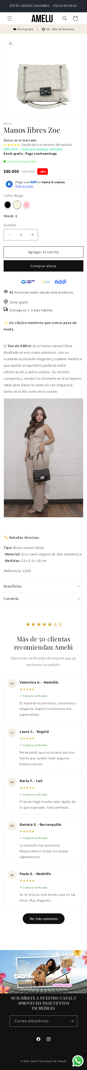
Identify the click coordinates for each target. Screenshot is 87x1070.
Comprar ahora (43, 266)
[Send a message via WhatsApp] (78, 1061)
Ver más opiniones (43, 919)
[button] (9, 18)
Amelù (34, 1061)
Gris (36, 205)
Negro (8, 205)
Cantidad (10, 225)
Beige (17, 205)
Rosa (26, 205)
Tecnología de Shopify (53, 1061)
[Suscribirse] (71, 1021)
